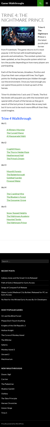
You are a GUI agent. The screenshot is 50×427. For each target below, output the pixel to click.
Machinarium (7, 359)
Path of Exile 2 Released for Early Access (18, 283)
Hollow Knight (7, 330)
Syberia (4, 345)
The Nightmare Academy (18, 216)
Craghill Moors (13, 149)
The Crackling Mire (15, 193)
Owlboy (4, 393)
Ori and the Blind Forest (11, 316)
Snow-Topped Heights (17, 213)
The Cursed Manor (15, 133)
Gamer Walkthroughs (12, 3)
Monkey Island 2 (8, 349)
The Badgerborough (16, 174)
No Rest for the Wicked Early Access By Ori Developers (24, 299)
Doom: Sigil (6, 374)
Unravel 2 (5, 354)
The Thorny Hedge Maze (18, 152)
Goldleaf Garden (14, 177)
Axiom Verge (6, 408)
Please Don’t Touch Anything (13, 321)
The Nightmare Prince (17, 222)
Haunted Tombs (14, 219)
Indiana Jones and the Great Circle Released (19, 278)
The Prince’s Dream (15, 158)
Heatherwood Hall (15, 155)
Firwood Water (14, 181)
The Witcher (6, 340)
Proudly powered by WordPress (12, 424)
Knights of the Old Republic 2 (13, 325)
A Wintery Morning (16, 129)
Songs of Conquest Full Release (14, 287)
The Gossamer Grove (16, 200)
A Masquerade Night (16, 136)
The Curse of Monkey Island (12, 335)
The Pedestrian (7, 384)
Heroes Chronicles (9, 403)
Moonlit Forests (14, 171)
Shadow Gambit (7, 389)
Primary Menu (47, 3)
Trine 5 (4, 413)
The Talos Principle (9, 398)
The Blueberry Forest (16, 197)
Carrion (4, 379)
